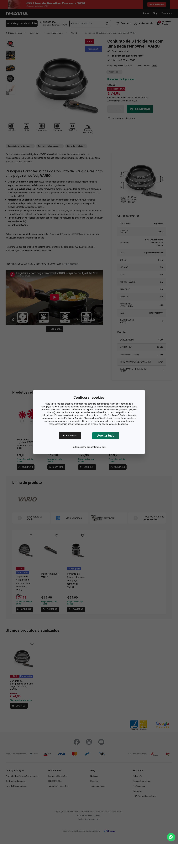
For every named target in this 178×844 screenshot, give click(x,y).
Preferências (70, 435)
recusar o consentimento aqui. (92, 447)
